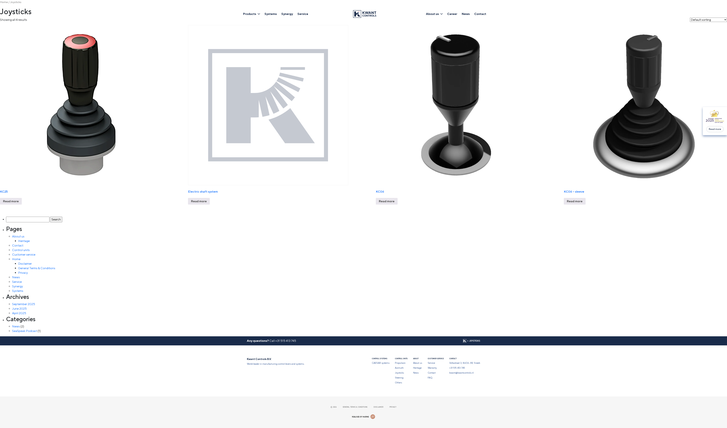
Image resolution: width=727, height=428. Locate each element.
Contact (480, 14)
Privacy (23, 272)
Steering (399, 377)
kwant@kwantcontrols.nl (461, 372)
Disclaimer (25, 263)
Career (452, 14)
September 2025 (23, 304)
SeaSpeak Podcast (24, 331)
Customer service (23, 254)
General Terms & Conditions (36, 268)
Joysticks (399, 372)
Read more (715, 129)
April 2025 (19, 313)
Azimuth (399, 368)
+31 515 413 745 (285, 341)
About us (432, 14)
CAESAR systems (380, 363)
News (466, 14)
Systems (270, 14)
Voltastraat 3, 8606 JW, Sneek (464, 363)
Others (398, 382)
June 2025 (19, 308)
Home (4, 2)
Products (249, 14)
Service (302, 14)
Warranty (432, 368)
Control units (21, 250)
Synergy (287, 14)
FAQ (430, 377)
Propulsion (400, 363)
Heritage (24, 241)
